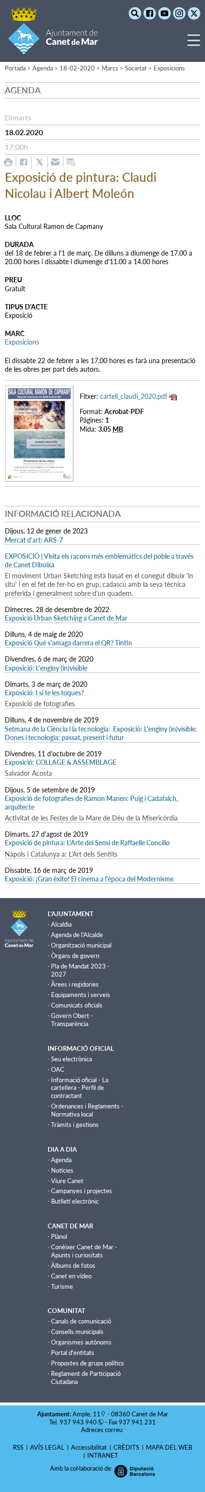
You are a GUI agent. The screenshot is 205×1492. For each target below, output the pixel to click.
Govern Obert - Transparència (72, 1020)
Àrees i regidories (75, 984)
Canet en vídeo (71, 1276)
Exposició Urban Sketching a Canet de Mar (66, 618)
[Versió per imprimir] (8, 162)
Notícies (62, 1170)
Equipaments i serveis (80, 994)
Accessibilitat (89, 1447)
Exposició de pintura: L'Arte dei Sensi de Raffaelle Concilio (87, 843)
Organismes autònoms (81, 1342)
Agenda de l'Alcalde (77, 935)
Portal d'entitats (72, 1352)
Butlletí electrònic (75, 1201)
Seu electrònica (71, 1059)
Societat (136, 68)
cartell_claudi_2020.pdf (133, 396)
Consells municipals (77, 1331)
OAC (57, 1069)
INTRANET (102, 1455)
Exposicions (169, 68)
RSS (18, 1447)
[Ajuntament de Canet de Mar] (53, 49)
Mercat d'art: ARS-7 (34, 540)
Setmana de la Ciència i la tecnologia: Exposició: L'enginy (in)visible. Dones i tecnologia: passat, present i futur (101, 733)
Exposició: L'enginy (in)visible (46, 668)
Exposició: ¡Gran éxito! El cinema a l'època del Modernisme (89, 879)
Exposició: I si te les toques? (44, 693)
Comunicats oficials (76, 1005)
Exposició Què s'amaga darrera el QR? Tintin (68, 643)
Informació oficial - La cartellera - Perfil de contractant (79, 1088)
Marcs (110, 68)
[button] (193, 44)
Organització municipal (81, 945)
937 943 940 (78, 1422)
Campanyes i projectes (81, 1191)
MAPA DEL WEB (169, 1447)
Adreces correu (102, 1429)
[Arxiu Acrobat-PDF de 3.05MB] (39, 433)
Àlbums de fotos (73, 1265)
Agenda (61, 1160)
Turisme (62, 1286)
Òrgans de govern (75, 955)
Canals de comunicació (81, 1321)
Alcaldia (61, 924)
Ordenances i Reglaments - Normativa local (87, 1110)
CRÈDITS (126, 1447)
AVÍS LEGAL (47, 1447)
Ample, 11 (86, 1414)
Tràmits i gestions (75, 1124)
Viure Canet (67, 1181)
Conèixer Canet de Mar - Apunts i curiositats (84, 1251)
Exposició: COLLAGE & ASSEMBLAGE (60, 762)
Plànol (59, 1236)
